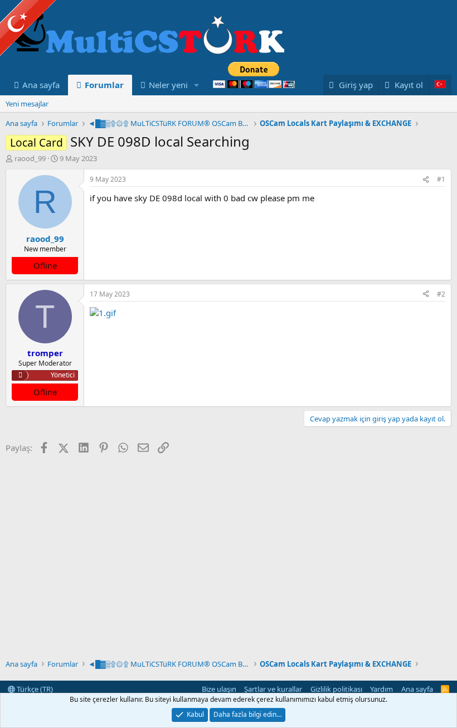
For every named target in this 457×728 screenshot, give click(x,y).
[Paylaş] (426, 179)
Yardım (381, 689)
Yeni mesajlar (27, 104)
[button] (197, 85)
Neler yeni (168, 84)
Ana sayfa (41, 84)
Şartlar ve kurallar (273, 689)
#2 (441, 294)
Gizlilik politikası (336, 689)
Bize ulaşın (219, 689)
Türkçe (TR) (34, 689)
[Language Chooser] (440, 85)
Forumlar (104, 84)
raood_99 (30, 158)
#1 (441, 179)
